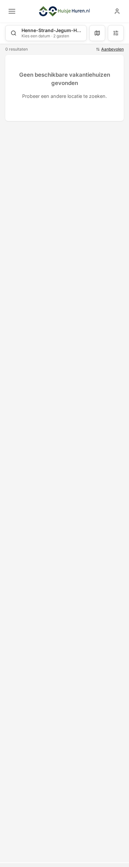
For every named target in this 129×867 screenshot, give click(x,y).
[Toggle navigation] (12, 11)
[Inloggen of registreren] (117, 11)
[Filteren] (116, 33)
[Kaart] (97, 33)
